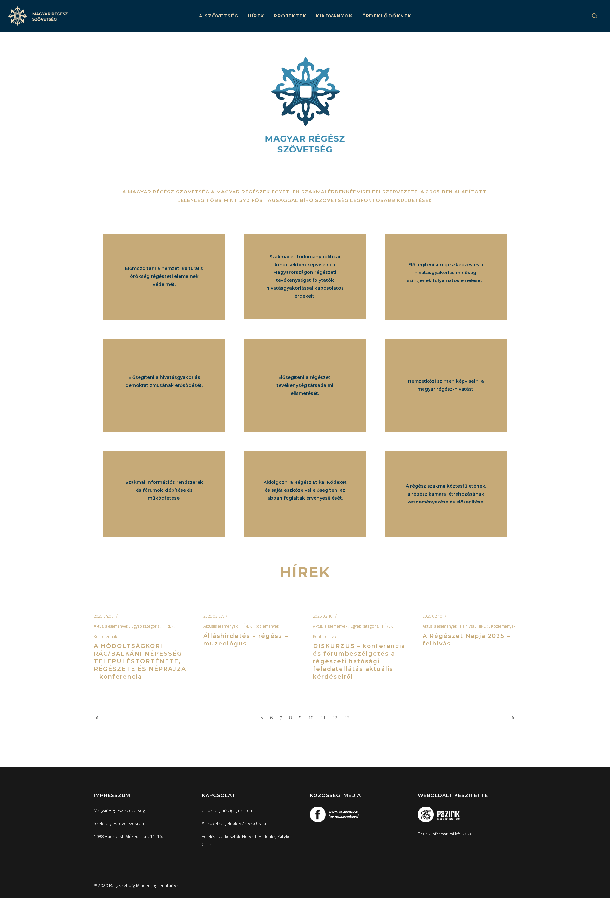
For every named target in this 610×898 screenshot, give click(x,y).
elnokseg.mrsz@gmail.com (227, 810)
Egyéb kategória (145, 626)
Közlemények (267, 626)
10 (310, 717)
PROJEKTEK (290, 16)
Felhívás (467, 626)
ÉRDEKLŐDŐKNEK (386, 16)
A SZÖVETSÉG (219, 16)
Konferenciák (105, 636)
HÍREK (256, 16)
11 (322, 717)
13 (346, 717)
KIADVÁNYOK (334, 16)
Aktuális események (111, 626)
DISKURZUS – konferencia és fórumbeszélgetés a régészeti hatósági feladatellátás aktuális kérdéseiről (359, 661)
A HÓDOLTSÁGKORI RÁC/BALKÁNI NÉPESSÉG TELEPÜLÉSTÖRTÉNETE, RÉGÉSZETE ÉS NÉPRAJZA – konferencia (140, 661)
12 (334, 717)
